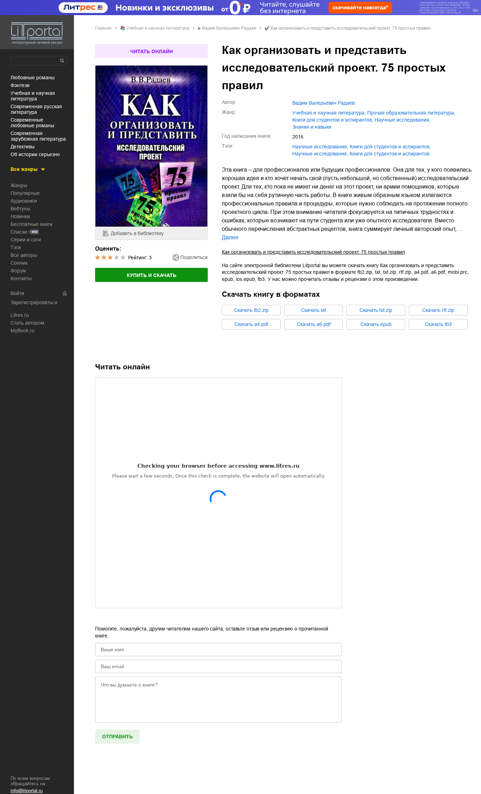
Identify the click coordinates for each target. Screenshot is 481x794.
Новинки (20, 216)
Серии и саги (26, 239)
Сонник (19, 263)
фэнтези (20, 85)
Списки (19, 232)
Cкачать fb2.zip (251, 310)
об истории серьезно (35, 154)
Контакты (21, 278)
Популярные (25, 193)
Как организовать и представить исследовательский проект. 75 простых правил (313, 252)
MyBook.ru (23, 330)
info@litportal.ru (27, 790)
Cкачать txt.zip (376, 310)
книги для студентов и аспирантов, (332, 120)
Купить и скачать (151, 275)
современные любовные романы (32, 122)
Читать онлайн (151, 51)
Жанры (19, 185)
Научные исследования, (320, 153)
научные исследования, (403, 120)
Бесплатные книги (31, 224)
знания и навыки (311, 127)
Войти (17, 293)
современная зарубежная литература (38, 136)
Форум (18, 270)
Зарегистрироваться (34, 302)
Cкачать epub (376, 324)
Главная (103, 28)
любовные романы (33, 77)
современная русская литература (36, 109)
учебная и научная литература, (329, 113)
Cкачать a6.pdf (314, 324)
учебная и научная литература (33, 95)
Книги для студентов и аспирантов (389, 153)
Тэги (16, 247)
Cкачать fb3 (438, 324)
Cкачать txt (313, 310)
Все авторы (24, 255)
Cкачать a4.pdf (251, 324)
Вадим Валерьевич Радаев (229, 28)
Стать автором (27, 323)
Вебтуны (20, 208)
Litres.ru (20, 315)
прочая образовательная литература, (411, 113)
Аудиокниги (24, 201)
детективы (23, 146)
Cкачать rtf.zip (438, 310)
